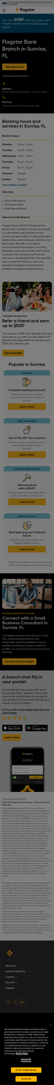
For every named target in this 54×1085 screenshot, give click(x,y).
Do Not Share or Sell (26, 1070)
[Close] (51, 1025)
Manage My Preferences (26, 1060)
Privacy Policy (22, 1054)
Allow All (26, 1079)
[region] (27, 1053)
